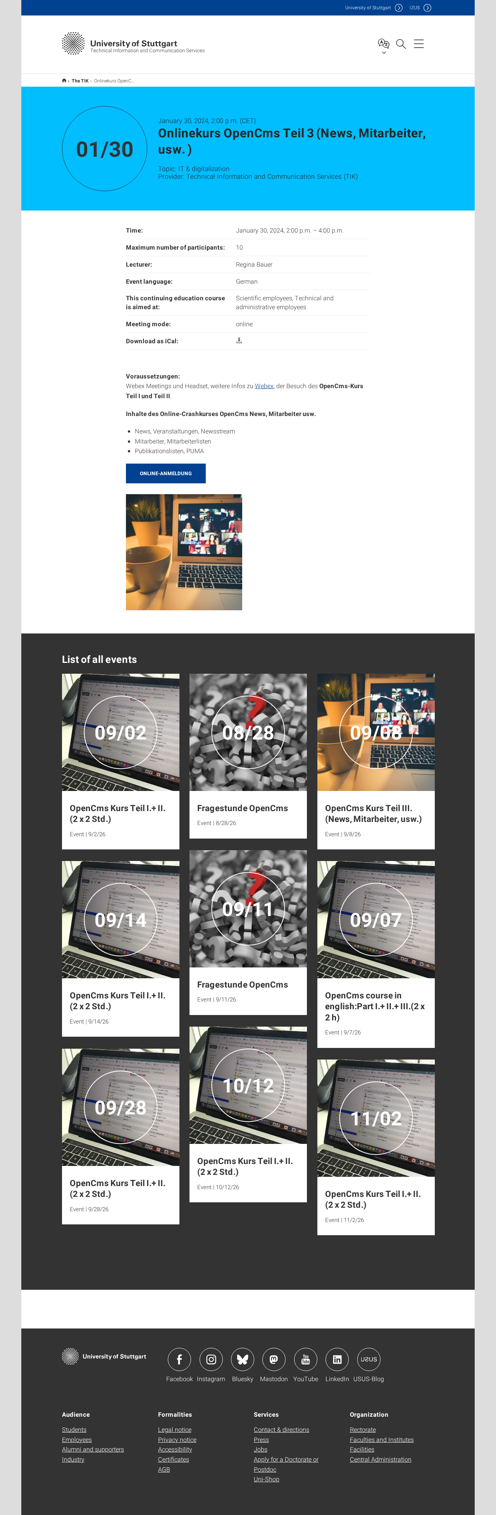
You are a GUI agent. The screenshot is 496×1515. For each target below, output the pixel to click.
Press (261, 1439)
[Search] (401, 43)
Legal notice (174, 1429)
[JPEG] (184, 551)
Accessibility (175, 1449)
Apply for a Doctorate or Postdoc (286, 1464)
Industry (73, 1459)
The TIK (80, 80)
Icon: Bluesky (242, 1359)
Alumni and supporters (93, 1449)
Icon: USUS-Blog (369, 1359)
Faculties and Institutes (382, 1439)
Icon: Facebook (179, 1359)
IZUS (415, 7)
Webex (264, 386)
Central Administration (381, 1459)
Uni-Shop (266, 1479)
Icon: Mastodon (274, 1359)
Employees (77, 1439)
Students (74, 1429)
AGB (164, 1469)
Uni (368, 7)
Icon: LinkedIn (337, 1359)
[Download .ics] (239, 341)
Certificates (173, 1459)
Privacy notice (177, 1439)
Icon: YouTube (305, 1359)
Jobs (260, 1449)
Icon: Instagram (211, 1359)
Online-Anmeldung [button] (166, 473)
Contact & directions (281, 1429)
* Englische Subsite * (64, 80)
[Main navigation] (419, 43)
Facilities (362, 1449)
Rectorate (363, 1429)
